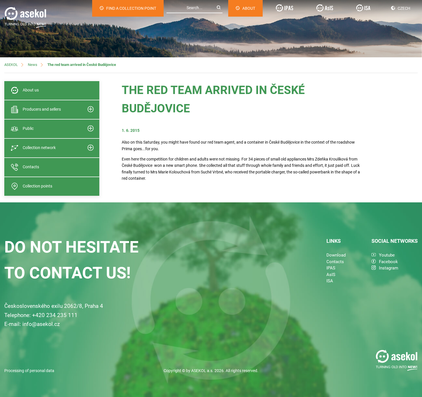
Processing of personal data (29, 370)
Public (28, 128)
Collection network (39, 147)
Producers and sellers (42, 109)
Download (336, 255)
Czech (404, 8)
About (248, 8)
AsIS (330, 274)
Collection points (37, 186)
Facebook (388, 261)
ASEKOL (11, 64)
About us (31, 90)
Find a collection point (131, 8)
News (32, 64)
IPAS (330, 268)
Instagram (388, 268)
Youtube (387, 255)
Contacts (31, 167)
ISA (329, 280)
